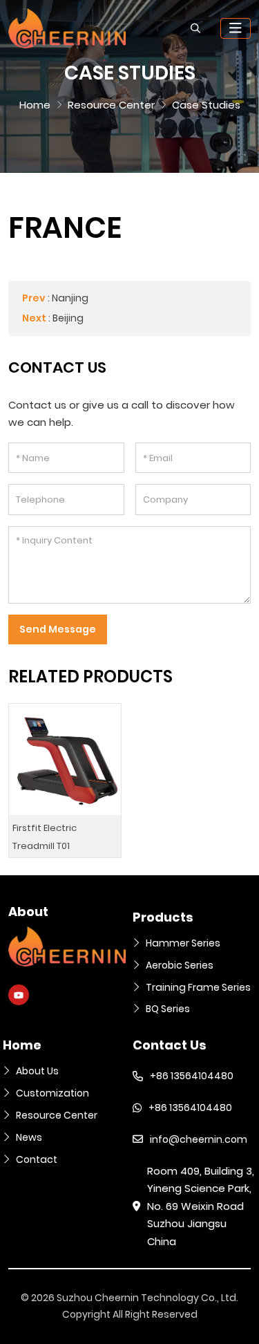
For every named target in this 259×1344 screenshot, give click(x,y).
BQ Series (168, 1009)
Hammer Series (183, 943)
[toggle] (235, 28)
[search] (195, 28)
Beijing (68, 318)
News (29, 1137)
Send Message (57, 629)
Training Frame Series (198, 987)
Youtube (18, 994)
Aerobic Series (179, 965)
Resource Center (56, 1115)
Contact (36, 1159)
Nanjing (70, 298)
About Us (37, 1071)
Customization (52, 1093)
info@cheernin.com (198, 1139)
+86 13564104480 (191, 1076)
